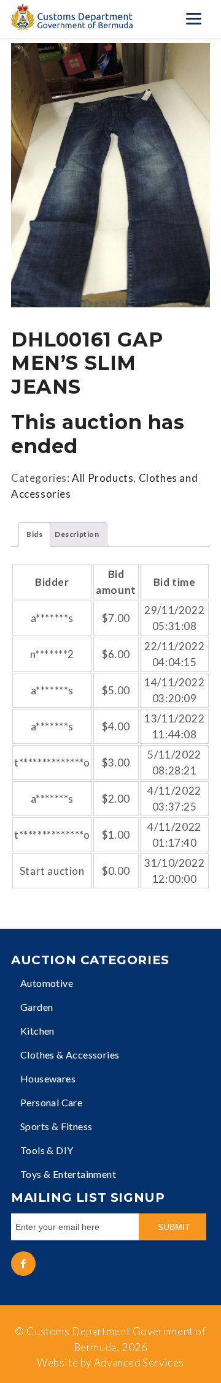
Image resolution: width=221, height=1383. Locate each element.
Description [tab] (77, 534)
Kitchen (37, 1030)
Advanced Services (139, 1362)
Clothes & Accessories (69, 1054)
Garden (36, 1007)
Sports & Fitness (56, 1126)
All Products (102, 477)
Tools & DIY (46, 1150)
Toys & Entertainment (68, 1174)
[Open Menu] (193, 18)
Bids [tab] (34, 534)
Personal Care (51, 1102)
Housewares (48, 1078)
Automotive (46, 983)
